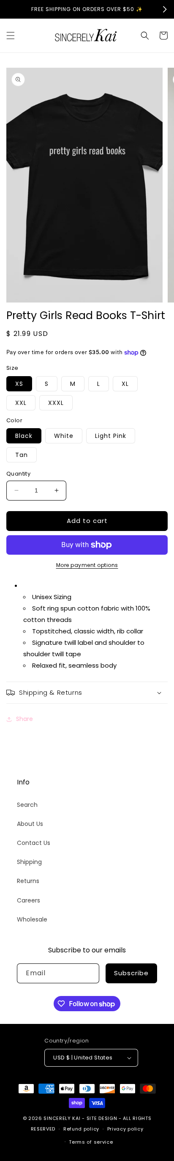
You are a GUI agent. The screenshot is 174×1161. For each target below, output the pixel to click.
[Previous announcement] (9, 9)
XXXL (56, 403)
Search (27, 805)
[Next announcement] (164, 9)
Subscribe (131, 972)
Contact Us (33, 843)
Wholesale (32, 919)
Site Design (102, 1118)
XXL (21, 403)
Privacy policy (125, 1128)
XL (125, 384)
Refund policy (81, 1128)
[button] (10, 35)
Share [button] (24, 719)
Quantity (18, 474)
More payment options (87, 565)
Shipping (29, 862)
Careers (28, 900)
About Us (30, 824)
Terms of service (91, 1142)
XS (19, 384)
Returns (28, 881)
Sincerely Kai (63, 1118)
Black (24, 436)
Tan (21, 455)
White (63, 436)
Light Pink (110, 436)
